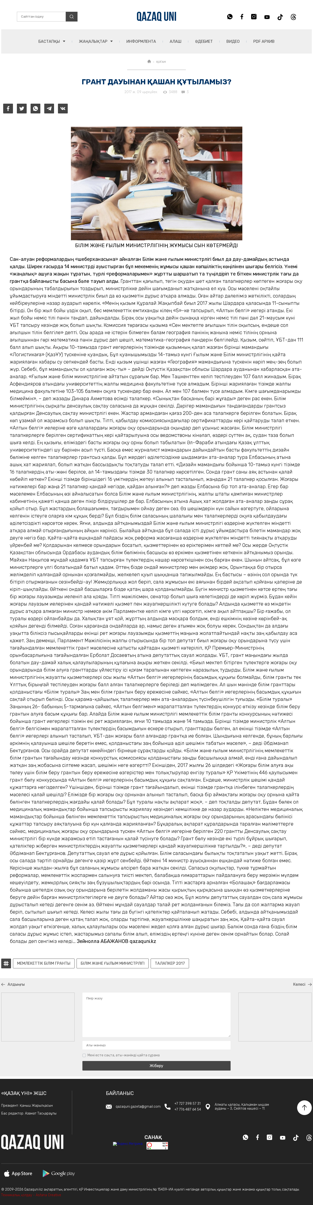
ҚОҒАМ (161, 62)
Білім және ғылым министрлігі (113, 963)
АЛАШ (175, 41)
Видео (233, 41)
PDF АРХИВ (264, 41)
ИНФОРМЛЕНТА (141, 41)
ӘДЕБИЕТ (204, 41)
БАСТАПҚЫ (49, 41)
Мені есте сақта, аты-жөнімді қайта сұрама (124, 1055)
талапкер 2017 (170, 963)
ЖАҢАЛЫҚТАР (93, 41)
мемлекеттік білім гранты (43, 963)
